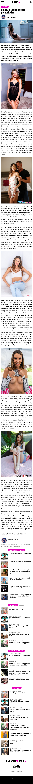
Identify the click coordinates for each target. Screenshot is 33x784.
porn (18, 534)
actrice (14, 533)
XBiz (23, 534)
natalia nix (12, 534)
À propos (19, 771)
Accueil (13, 771)
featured (5, 534)
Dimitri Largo (12, 17)
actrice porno (22, 533)
